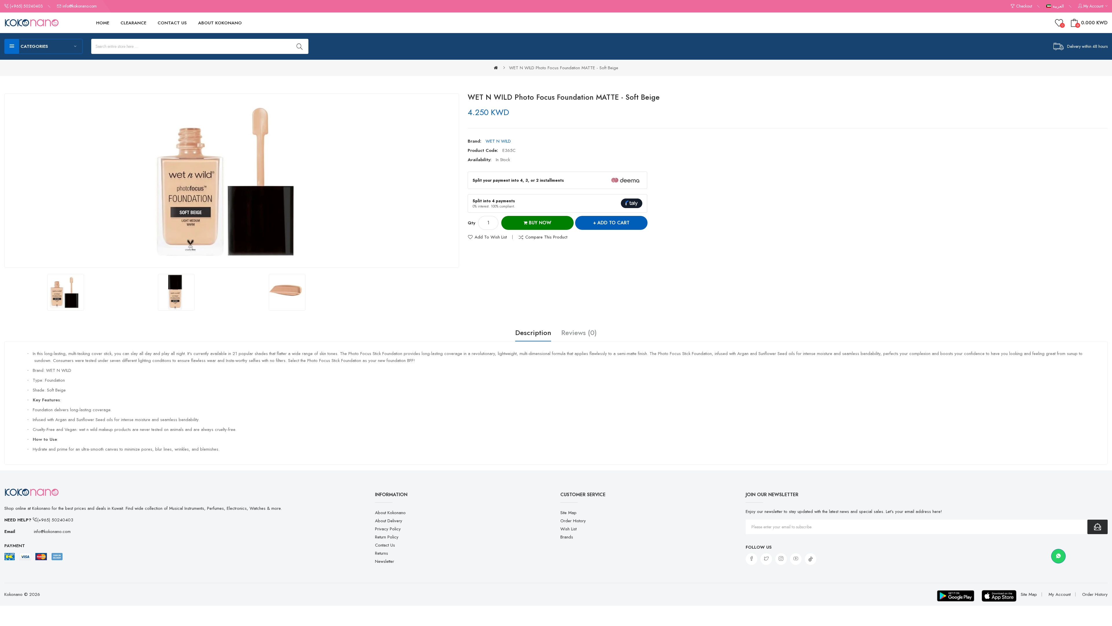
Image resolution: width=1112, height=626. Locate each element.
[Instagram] (781, 559)
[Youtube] (796, 559)
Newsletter (384, 561)
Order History (573, 521)
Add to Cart (613, 222)
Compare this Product (546, 237)
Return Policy (386, 537)
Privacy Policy (388, 529)
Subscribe (1097, 527)
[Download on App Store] (999, 596)
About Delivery (388, 521)
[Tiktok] (810, 559)
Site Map (568, 512)
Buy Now (539, 222)
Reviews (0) (579, 333)
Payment (14, 546)
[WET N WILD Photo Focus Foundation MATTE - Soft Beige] (65, 292)
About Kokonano (390, 512)
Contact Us (385, 545)
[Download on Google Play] (955, 596)
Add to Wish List (491, 237)
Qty (471, 223)
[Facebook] (751, 559)
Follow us (759, 547)
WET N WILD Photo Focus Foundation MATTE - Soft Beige (563, 68)
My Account (1060, 594)
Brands (566, 537)
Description (533, 333)
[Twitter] (766, 559)
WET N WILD (498, 141)
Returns (381, 553)
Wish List (568, 529)
